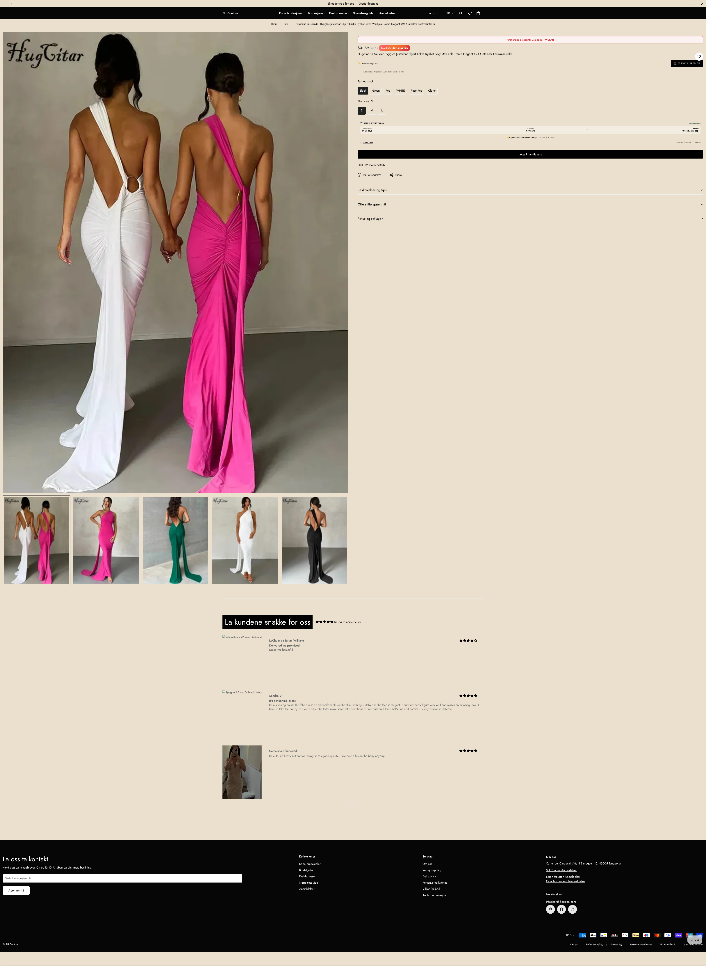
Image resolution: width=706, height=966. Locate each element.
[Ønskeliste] (699, 56)
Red (388, 90)
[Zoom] (340, 39)
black (363, 90)
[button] (478, 13)
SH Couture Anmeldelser (561, 870)
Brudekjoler (315, 13)
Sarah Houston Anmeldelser (563, 877)
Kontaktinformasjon (434, 895)
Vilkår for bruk (431, 889)
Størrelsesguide (363, 13)
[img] (324, 622)
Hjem (274, 24)
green (376, 90)
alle (286, 24)
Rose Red (416, 90)
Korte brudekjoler (290, 13)
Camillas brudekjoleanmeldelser (565, 881)
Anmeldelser (387, 13)
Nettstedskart (554, 894)
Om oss (427, 864)
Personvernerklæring (435, 882)
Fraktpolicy (429, 876)
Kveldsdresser (338, 13)
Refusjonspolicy (432, 870)
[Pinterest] (550, 909)
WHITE (400, 90)
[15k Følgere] (561, 909)
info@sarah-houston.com (561, 902)
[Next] (694, 3)
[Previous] (11, 3)
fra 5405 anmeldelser (347, 622)
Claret (432, 90)
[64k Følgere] (572, 909)
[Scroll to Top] (699, 946)
